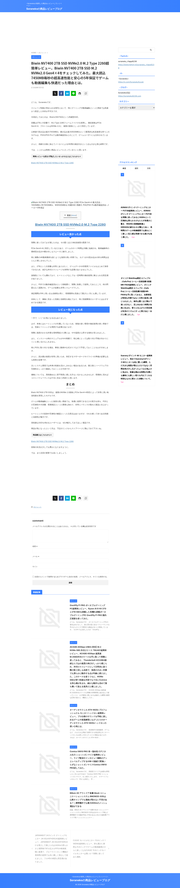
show (74, 215)
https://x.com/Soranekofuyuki (131, 82)
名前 (34, 546)
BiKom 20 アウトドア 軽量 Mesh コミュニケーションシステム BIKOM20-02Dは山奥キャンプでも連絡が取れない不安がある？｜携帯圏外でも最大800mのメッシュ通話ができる (88, 799)
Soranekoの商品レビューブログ (44, 8)
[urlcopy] (85, 93)
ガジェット (38, 507)
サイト (35, 566)
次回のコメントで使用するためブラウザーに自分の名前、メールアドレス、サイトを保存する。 (71, 577)
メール (35, 556)
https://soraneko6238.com (129, 96)
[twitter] (55, 93)
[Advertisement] (90, 29)
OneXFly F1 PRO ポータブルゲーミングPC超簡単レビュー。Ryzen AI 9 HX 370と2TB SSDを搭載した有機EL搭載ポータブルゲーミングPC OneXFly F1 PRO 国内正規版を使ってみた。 (88, 612)
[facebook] (61, 93)
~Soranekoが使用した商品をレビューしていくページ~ (90, 877)
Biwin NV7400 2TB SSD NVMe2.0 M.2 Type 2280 (52, 163)
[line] (73, 93)
